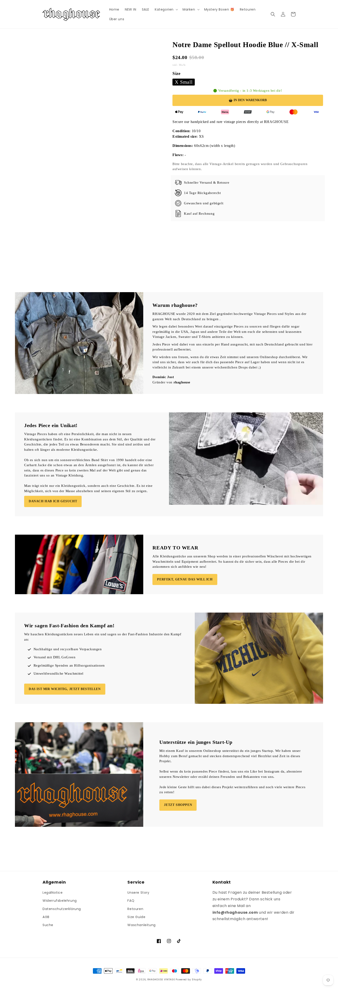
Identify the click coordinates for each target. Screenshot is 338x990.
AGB (46, 917)
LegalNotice (53, 892)
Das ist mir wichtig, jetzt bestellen (65, 689)
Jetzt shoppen (178, 805)
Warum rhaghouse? (175, 305)
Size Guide (136, 917)
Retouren (135, 909)
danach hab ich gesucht (53, 501)
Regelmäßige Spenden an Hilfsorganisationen (69, 665)
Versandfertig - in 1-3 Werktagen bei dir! (250, 90)
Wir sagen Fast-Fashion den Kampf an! (69, 625)
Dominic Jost (163, 377)
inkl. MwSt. (179, 64)
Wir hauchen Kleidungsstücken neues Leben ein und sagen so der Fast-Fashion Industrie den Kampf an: (102, 636)
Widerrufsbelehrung (60, 900)
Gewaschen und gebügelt (203, 203)
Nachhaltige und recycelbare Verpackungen (68, 649)
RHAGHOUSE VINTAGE (161, 979)
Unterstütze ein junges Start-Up (195, 742)
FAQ (130, 900)
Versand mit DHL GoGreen (55, 657)
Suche (48, 925)
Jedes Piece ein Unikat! (50, 425)
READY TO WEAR (175, 548)
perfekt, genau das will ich (184, 579)
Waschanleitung (141, 925)
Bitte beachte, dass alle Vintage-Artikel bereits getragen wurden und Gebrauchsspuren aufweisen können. (239, 166)
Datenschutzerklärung (62, 909)
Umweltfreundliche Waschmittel (58, 673)
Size (176, 73)
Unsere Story (138, 892)
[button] (166, 9)
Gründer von (171, 382)
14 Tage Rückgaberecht (202, 193)
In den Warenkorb (250, 100)
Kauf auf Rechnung (199, 213)
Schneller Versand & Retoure (206, 182)
